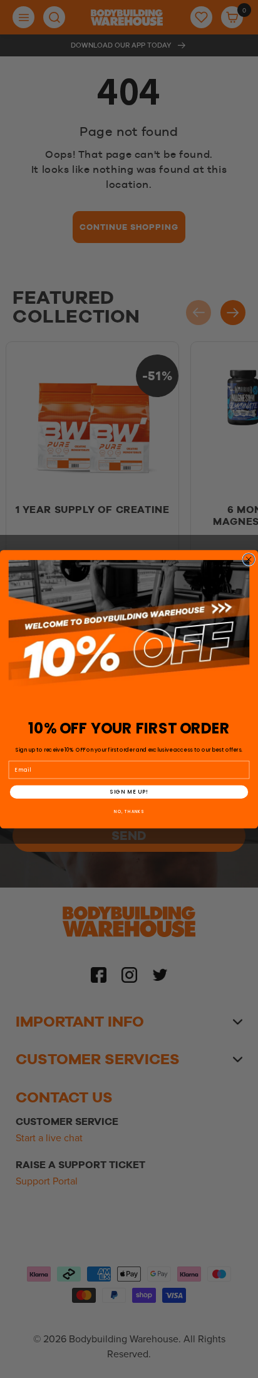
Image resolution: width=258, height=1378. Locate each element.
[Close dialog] (249, 559)
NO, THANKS (129, 811)
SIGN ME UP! (129, 791)
